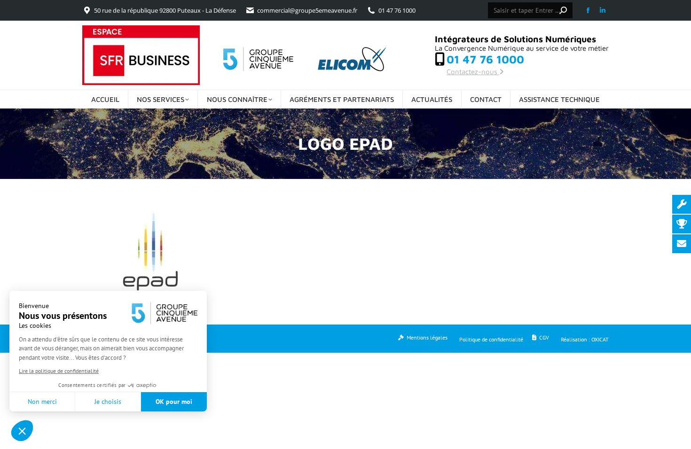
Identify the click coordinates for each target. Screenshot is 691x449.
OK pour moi (174, 401)
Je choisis (107, 401)
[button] (22, 430)
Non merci (42, 401)
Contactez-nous (473, 72)
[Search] (563, 10)
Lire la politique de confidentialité (59, 370)
